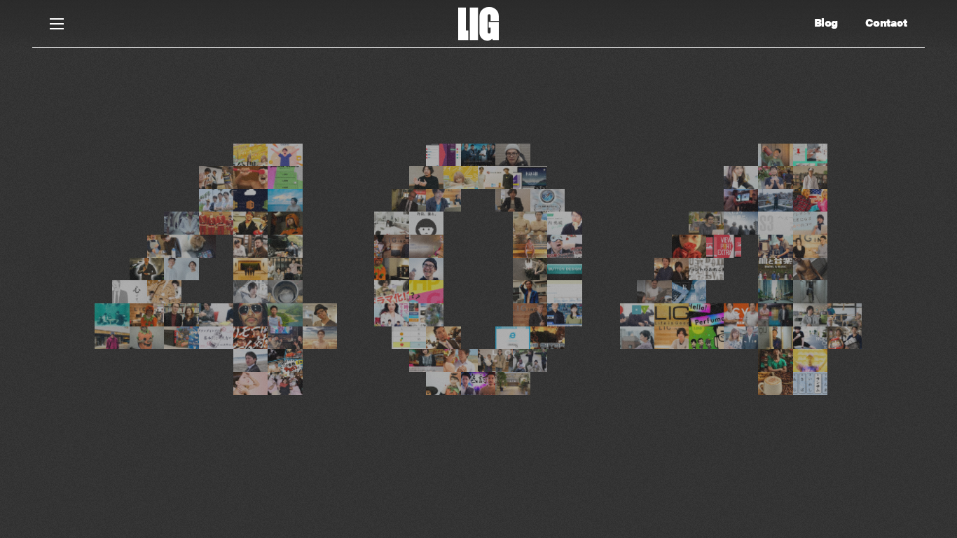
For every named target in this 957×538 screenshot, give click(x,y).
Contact (886, 22)
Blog (826, 22)
